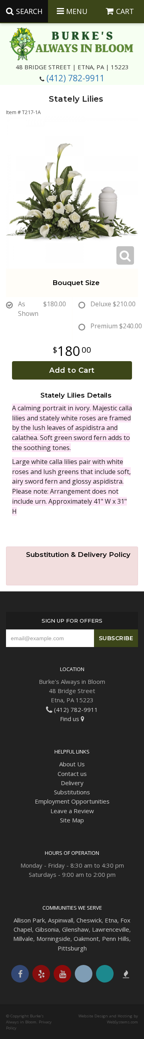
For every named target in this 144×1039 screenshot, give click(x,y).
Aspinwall (60, 920)
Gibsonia (47, 929)
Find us (70, 719)
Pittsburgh (72, 948)
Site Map (72, 820)
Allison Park (29, 920)
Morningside (53, 938)
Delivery (72, 783)
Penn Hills (115, 938)
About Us (72, 764)
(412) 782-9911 (75, 78)
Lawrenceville (110, 929)
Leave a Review (72, 811)
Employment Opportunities (72, 801)
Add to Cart (72, 370)
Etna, (112, 920)
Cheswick (89, 920)
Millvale (23, 938)
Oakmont (86, 938)
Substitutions (72, 792)
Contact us (72, 774)
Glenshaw (75, 929)
